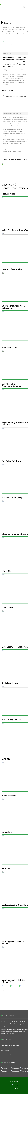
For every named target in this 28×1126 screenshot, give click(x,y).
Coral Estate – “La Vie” (8, 1055)
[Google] (18, 1088)
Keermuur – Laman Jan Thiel (10, 1045)
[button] (3, 990)
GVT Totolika (5, 1050)
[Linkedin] (15, 1088)
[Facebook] (13, 1088)
